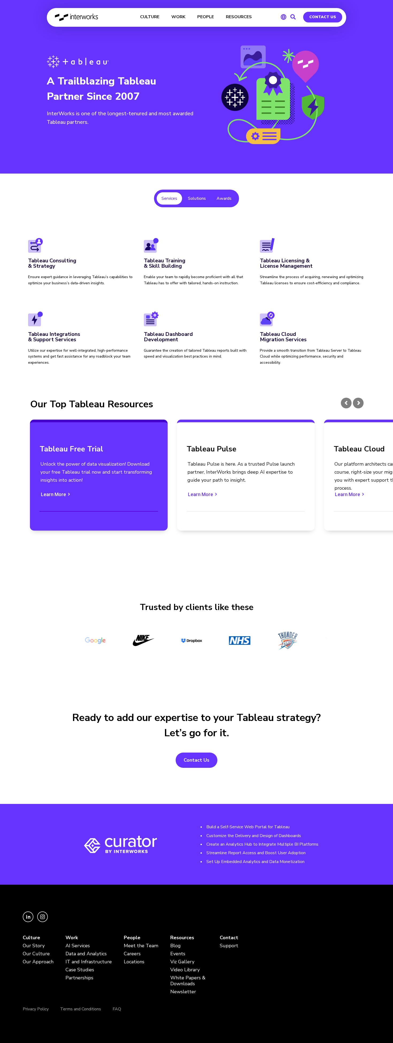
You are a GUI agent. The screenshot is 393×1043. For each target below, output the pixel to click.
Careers (132, 954)
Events (177, 954)
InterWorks (77, 17)
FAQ (117, 1009)
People (132, 938)
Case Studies (80, 970)
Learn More (56, 494)
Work (72, 938)
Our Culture (36, 954)
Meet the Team (141, 946)
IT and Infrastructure (89, 962)
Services (169, 198)
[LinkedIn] (28, 921)
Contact (229, 938)
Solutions (197, 198)
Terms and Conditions (80, 1009)
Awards (224, 198)
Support (229, 946)
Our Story (34, 946)
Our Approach (38, 962)
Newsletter (183, 992)
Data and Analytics (86, 954)
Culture (31, 938)
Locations (134, 962)
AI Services (78, 946)
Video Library (185, 970)
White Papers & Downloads (188, 981)
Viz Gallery (182, 962)
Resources (182, 938)
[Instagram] (42, 921)
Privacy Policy (36, 1009)
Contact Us (322, 17)
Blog (175, 946)
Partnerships (79, 978)
